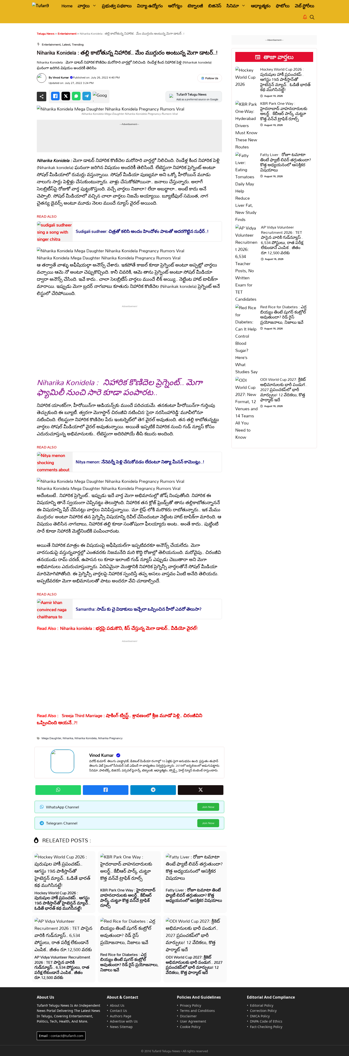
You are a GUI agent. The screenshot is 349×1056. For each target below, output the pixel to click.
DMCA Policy (260, 1016)
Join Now (208, 807)
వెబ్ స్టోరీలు (304, 6)
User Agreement (193, 1021)
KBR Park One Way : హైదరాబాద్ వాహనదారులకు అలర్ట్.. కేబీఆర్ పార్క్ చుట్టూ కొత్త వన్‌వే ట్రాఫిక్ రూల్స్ (128, 897)
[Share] (41, 96)
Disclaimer (188, 1016)
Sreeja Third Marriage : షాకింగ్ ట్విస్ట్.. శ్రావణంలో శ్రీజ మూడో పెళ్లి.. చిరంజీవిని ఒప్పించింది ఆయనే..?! (119, 719)
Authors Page (120, 1016)
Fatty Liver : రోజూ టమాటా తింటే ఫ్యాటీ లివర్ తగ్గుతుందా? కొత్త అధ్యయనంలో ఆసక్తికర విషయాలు (194, 895)
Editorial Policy (261, 1005)
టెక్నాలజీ (195, 6)
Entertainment (67, 33)
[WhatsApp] (76, 96)
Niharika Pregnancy (110, 738)
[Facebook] (55, 96)
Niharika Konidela (86, 738)
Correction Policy (263, 1010)
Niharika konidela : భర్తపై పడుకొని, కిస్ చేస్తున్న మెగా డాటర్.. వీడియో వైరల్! (129, 628)
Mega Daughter (51, 738)
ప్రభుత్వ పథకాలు (117, 6)
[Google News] (100, 96)
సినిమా (232, 6)
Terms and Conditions (197, 1010)
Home (66, 6)
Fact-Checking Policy (266, 1026)
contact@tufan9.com (67, 1035)
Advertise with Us (124, 1021)
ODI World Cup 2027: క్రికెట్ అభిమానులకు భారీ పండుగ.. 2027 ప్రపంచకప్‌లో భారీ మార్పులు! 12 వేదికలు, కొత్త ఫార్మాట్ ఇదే (194, 964)
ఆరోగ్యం (175, 6)
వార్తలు (84, 6)
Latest (66, 44)
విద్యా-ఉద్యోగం (150, 6)
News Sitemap (121, 1026)
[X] (65, 96)
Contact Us (118, 1010)
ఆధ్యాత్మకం (261, 6)
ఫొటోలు (283, 6)
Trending (78, 44)
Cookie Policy (190, 1026)
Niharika (68, 738)
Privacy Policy (190, 1005)
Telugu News (45, 33)
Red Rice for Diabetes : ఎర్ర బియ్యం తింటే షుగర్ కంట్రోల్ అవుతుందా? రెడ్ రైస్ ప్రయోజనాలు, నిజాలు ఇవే (129, 962)
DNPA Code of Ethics (266, 1021)
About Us (117, 1005)
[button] (312, 17)
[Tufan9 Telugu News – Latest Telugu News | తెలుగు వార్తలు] (43, 6)
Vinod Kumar (61, 77)
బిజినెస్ (214, 6)
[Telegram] (86, 96)
